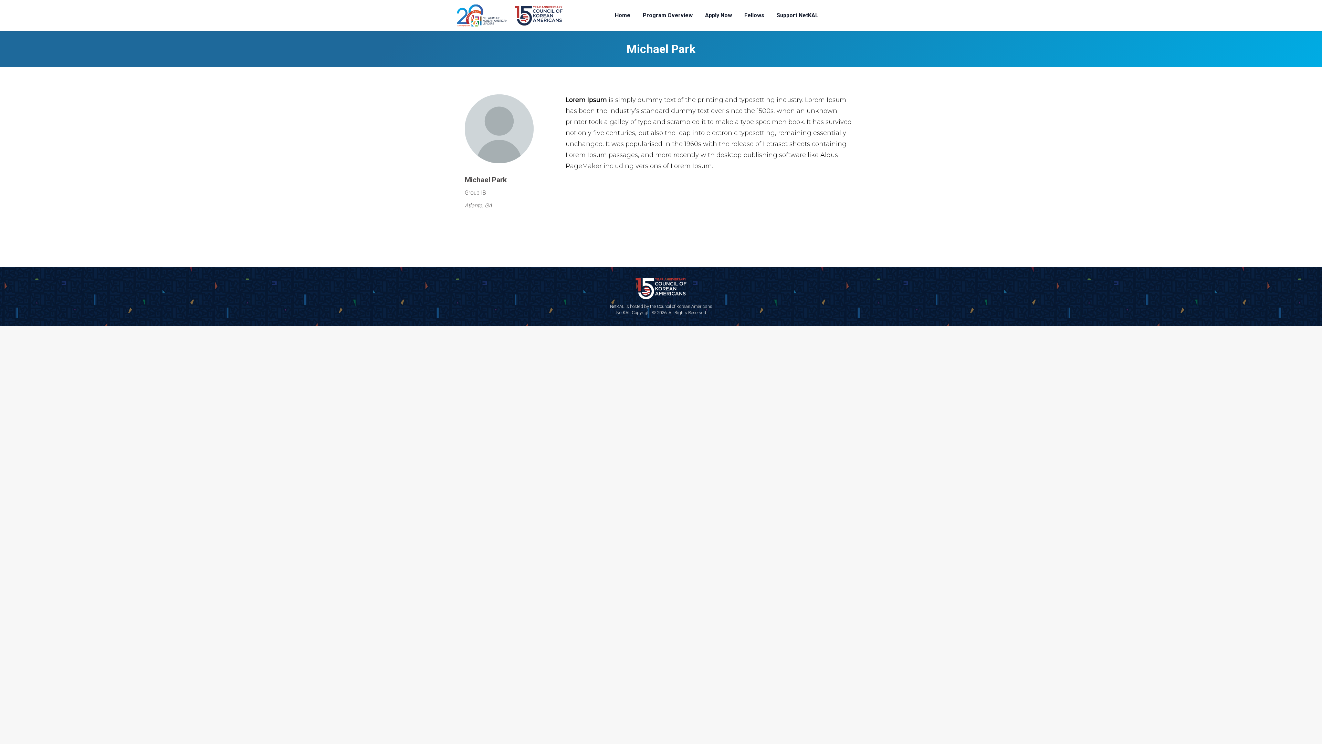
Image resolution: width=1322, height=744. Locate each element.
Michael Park (661, 49)
